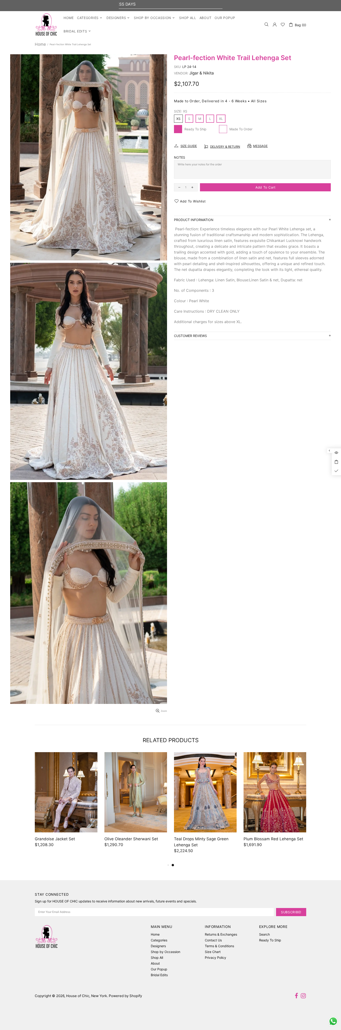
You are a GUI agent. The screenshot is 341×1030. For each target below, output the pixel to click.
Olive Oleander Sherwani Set (270, 839)
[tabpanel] (66, 804)
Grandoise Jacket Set (194, 839)
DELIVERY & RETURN (225, 146)
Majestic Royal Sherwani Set (61, 839)
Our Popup (159, 969)
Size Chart (213, 952)
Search (264, 934)
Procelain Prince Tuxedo (126, 839)
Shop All (157, 957)
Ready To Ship (270, 940)
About (155, 963)
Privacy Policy (215, 957)
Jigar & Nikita (201, 73)
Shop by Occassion (165, 952)
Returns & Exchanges (221, 934)
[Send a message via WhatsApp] (333, 1021)
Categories (159, 940)
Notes (179, 157)
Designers (158, 946)
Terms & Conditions (219, 946)
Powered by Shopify (125, 996)
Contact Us (213, 940)
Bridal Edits (159, 975)
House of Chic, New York (46, 24)
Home (40, 44)
